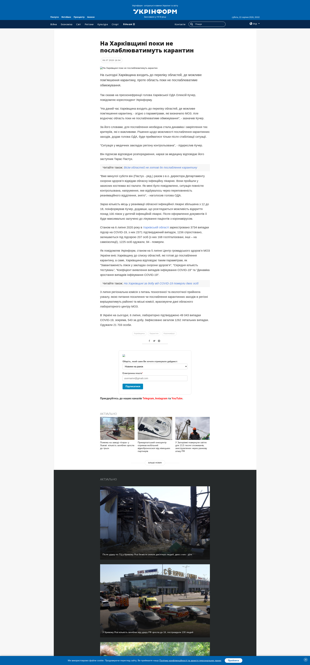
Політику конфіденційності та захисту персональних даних (190, 660)
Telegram (148, 398)
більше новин (155, 463)
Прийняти (233, 660)
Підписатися (132, 386)
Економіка (66, 24)
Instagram (161, 398)
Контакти (180, 24)
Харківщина (139, 333)
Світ (78, 24)
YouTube (176, 398)
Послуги (54, 17)
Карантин (154, 333)
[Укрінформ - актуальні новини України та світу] (155, 11)
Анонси (91, 17)
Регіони (89, 24)
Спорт (115, 24)
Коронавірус (169, 333)
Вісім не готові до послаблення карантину (160, 167)
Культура (103, 24)
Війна (53, 24)
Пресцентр (79, 17)
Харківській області (156, 227)
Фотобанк (66, 17)
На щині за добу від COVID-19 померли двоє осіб (161, 283)
